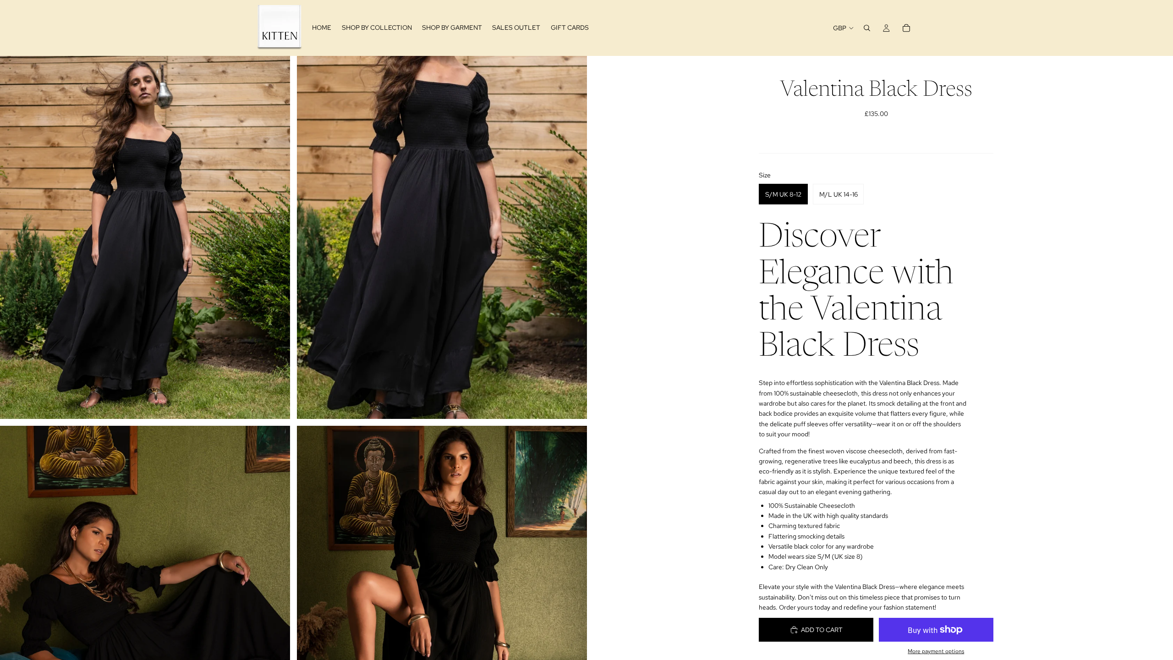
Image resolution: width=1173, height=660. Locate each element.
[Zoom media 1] (145, 237)
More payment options (936, 651)
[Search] (867, 28)
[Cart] (906, 28)
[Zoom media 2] (442, 237)
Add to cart (822, 630)
